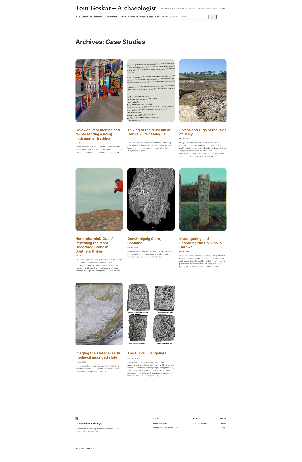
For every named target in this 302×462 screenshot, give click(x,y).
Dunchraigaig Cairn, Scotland (144, 241)
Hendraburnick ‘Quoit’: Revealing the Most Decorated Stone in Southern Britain (95, 245)
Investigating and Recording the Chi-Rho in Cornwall (200, 243)
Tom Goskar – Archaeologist (116, 8)
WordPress (91, 448)
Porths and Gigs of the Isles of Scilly (202, 132)
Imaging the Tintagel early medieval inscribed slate (98, 355)
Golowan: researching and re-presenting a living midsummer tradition (98, 134)
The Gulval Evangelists (146, 353)
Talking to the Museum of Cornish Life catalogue (148, 132)
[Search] (213, 16)
